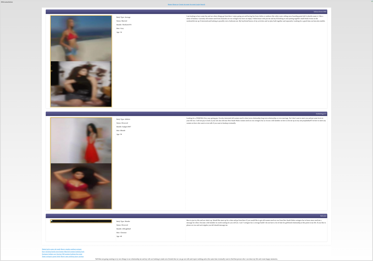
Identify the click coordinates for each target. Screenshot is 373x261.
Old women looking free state (72, 254)
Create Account (184, 4)
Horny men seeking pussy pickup (72, 256)
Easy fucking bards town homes (53, 252)
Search (202, 4)
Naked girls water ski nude (51, 249)
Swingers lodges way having (52, 254)
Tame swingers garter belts (51, 256)
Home (170, 4)
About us (175, 4)
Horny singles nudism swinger (71, 249)
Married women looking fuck (74, 252)
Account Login (195, 4)
